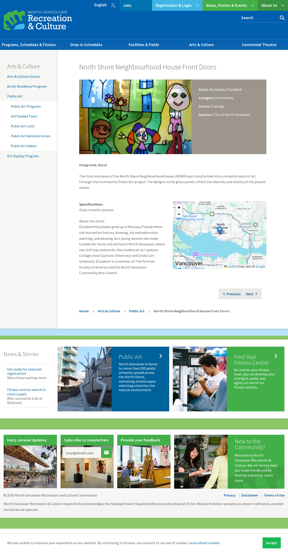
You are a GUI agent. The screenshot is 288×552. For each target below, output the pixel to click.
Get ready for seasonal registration (24, 371)
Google (260, 266)
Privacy (230, 495)
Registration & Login (174, 5)
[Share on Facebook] (235, 65)
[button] (220, 230)
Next (250, 294)
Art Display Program (23, 156)
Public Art (14, 96)
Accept (271, 543)
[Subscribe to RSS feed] (261, 74)
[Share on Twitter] (244, 65)
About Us (269, 5)
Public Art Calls (22, 126)
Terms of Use (274, 495)
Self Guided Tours (24, 116)
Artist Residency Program (27, 86)
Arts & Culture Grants (23, 76)
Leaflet (232, 266)
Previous (234, 294)
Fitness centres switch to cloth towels (26, 391)
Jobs (127, 5)
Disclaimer (249, 495)
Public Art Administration (30, 136)
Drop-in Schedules (86, 44)
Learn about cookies (204, 543)
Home (84, 311)
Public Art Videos (24, 146)
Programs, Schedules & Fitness (29, 44)
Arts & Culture (201, 44)
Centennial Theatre (259, 44)
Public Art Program (26, 106)
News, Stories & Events (226, 5)
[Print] (261, 65)
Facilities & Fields (144, 44)
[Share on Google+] (252, 65)
